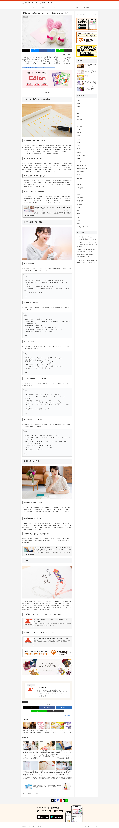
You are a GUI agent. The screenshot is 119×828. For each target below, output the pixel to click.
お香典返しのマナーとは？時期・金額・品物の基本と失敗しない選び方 (87, 250)
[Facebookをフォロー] (39, 696)
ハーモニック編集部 (42, 687)
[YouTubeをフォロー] (43, 696)
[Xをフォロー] (37, 696)
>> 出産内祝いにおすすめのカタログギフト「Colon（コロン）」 (38, 67)
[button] (68, 50)
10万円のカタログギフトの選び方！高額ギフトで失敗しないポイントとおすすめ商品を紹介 (87, 244)
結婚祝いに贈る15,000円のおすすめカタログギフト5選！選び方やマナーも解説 (87, 238)
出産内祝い (26, 701)
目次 (46, 92)
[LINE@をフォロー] (47, 696)
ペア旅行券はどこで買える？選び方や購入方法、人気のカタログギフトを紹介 (87, 261)
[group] (29, 727)
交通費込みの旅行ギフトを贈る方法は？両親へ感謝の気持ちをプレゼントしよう (87, 255)
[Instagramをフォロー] (41, 696)
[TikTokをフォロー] (45, 696)
